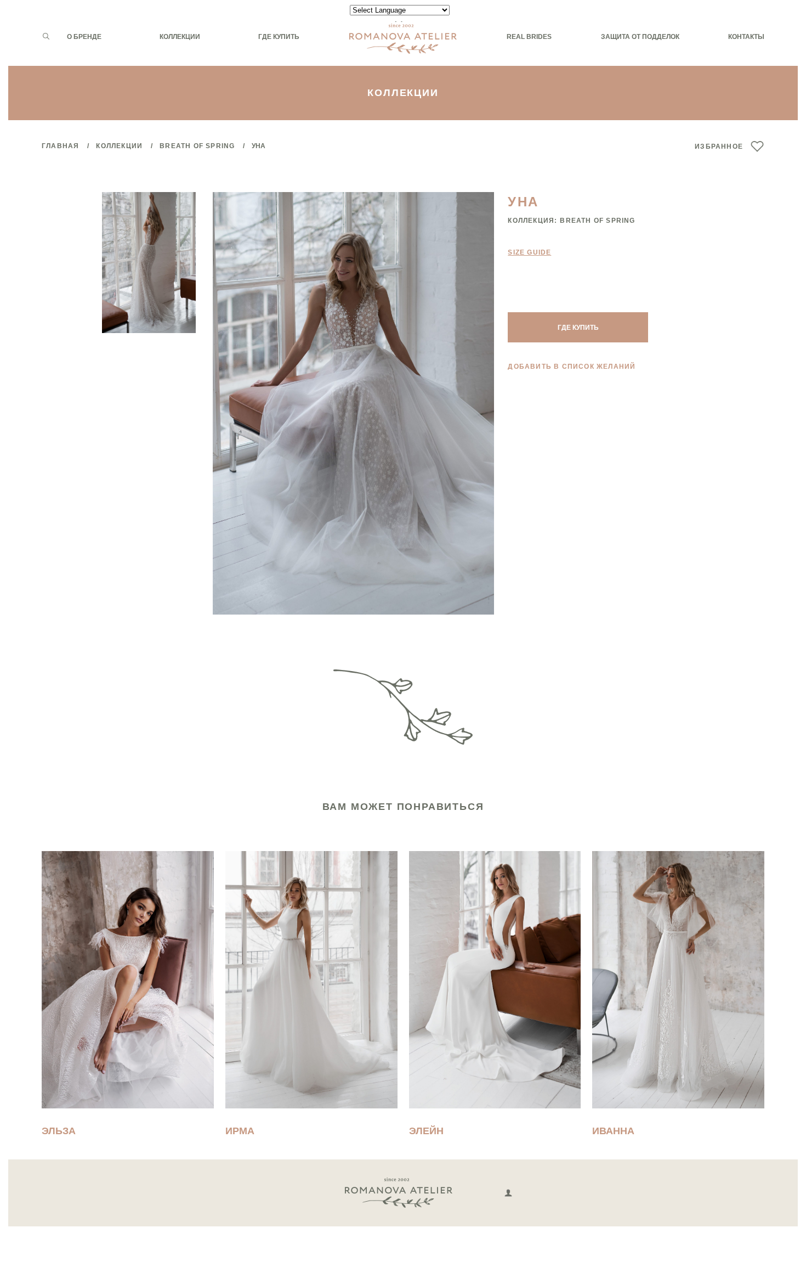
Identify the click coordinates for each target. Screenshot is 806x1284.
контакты (746, 37)
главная (60, 146)
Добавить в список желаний (571, 366)
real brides (529, 37)
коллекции (180, 37)
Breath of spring (197, 146)
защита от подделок (640, 37)
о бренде (84, 37)
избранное (719, 146)
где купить (278, 37)
